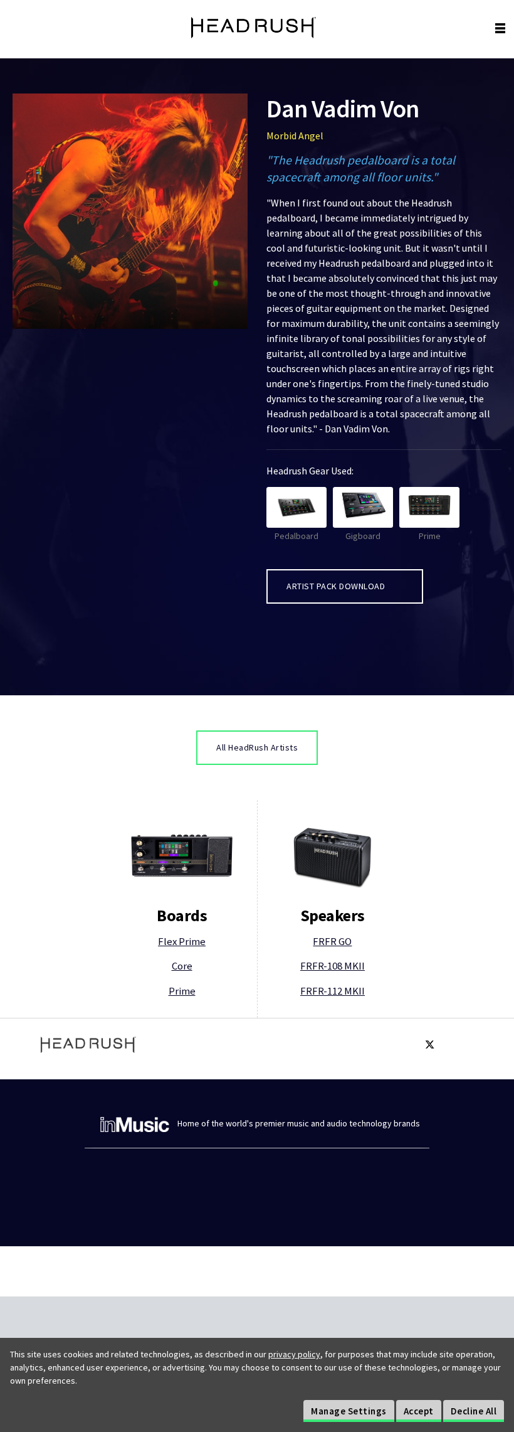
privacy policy (294, 1354)
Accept (419, 1411)
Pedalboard (296, 536)
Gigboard (362, 536)
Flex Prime (182, 941)
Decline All (474, 1411)
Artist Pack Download (336, 586)
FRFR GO (332, 941)
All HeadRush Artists (257, 747)
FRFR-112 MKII (332, 991)
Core (182, 966)
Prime (430, 536)
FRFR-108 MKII (332, 966)
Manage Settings (349, 1411)
